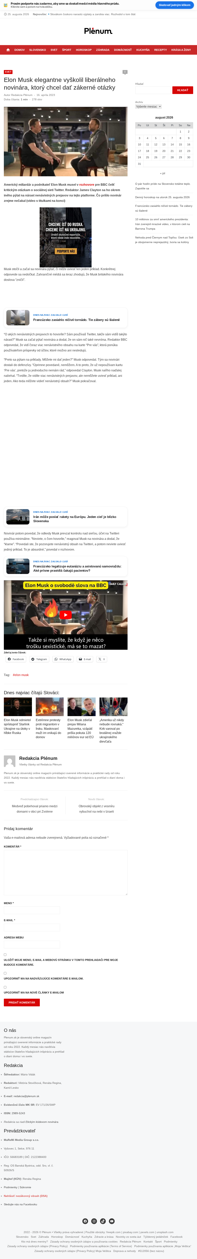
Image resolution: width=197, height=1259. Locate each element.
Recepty (160, 49)
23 (188, 151)
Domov (19, 49)
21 (172, 151)
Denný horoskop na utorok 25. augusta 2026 (162, 197)
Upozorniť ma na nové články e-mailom (34, 992)
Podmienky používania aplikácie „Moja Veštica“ (162, 1246)
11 (147, 144)
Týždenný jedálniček (155, 1236)
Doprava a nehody (124, 1250)
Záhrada (102, 49)
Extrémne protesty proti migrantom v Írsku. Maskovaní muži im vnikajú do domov (48, 728)
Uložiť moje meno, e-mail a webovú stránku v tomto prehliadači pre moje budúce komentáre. (61, 962)
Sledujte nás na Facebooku (20, 1204)
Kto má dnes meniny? (34, 1241)
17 (139, 151)
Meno (9, 903)
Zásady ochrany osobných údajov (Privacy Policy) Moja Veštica (72, 1250)
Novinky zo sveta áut (128, 1236)
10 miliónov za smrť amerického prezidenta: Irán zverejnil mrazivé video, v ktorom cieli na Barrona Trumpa (162, 224)
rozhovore (86, 184)
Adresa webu (14, 937)
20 (163, 151)
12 (155, 144)
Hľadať (139, 83)
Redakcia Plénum (22, 94)
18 (147, 151)
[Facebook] (97, 60)
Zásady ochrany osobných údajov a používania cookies (84, 1241)
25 (147, 157)
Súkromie (25, 1187)
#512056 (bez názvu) (151, 1250)
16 (188, 144)
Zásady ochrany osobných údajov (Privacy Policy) (37, 1246)
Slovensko (37, 49)
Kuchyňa (143, 49)
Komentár (12, 846)
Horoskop (84, 49)
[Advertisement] (74, 295)
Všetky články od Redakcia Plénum (40, 764)
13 (163, 144)
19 (155, 151)
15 (180, 144)
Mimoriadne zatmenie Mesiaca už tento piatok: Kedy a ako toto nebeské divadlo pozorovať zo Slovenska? (114, 14)
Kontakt (148, 1241)
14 (172, 144)
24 (139, 157)
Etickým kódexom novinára (42, 1121)
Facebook (176, 1236)
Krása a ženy (181, 49)
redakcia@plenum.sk (26, 1096)
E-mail (9, 920)
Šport (66, 49)
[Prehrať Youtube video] (66, 615)
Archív (139, 102)
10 (139, 144)
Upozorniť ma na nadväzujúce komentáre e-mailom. (43, 978)
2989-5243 (18, 1113)
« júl (162, 173)
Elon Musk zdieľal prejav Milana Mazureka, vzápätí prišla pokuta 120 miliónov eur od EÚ (81, 728)
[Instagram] (102, 60)
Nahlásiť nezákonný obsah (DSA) (26, 1195)
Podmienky (10, 1187)
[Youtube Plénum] (112, 60)
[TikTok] (107, 60)
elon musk (22, 675)
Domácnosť (123, 49)
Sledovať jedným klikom (174, 5)
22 (180, 151)
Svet (54, 49)
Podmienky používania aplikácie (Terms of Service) (101, 1246)
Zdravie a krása (104, 1236)
